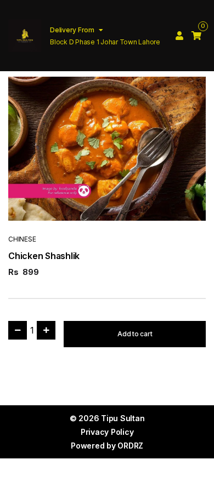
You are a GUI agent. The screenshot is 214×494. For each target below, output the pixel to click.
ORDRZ (130, 445)
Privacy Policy (107, 431)
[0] (196, 35)
